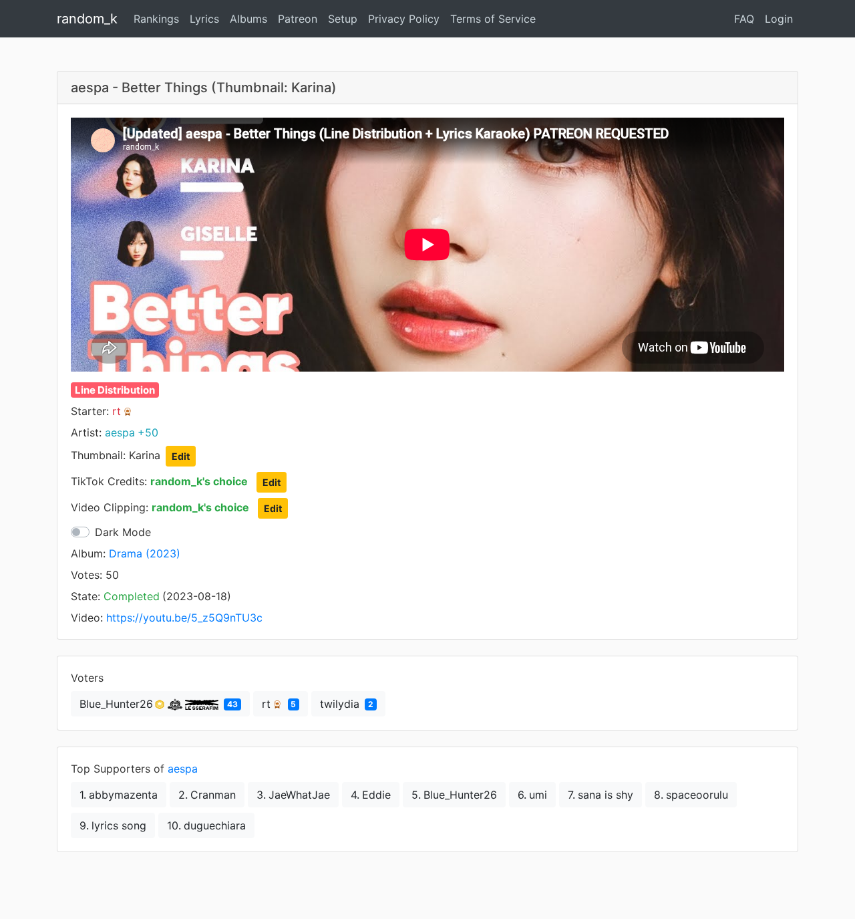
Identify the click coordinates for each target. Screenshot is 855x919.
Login (779, 18)
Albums (248, 18)
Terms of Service (493, 18)
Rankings (156, 18)
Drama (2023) (144, 553)
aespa (183, 768)
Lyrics (204, 18)
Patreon (297, 18)
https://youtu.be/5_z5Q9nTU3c (184, 617)
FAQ (744, 18)
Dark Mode (123, 532)
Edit (181, 456)
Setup (342, 18)
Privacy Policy (404, 18)
